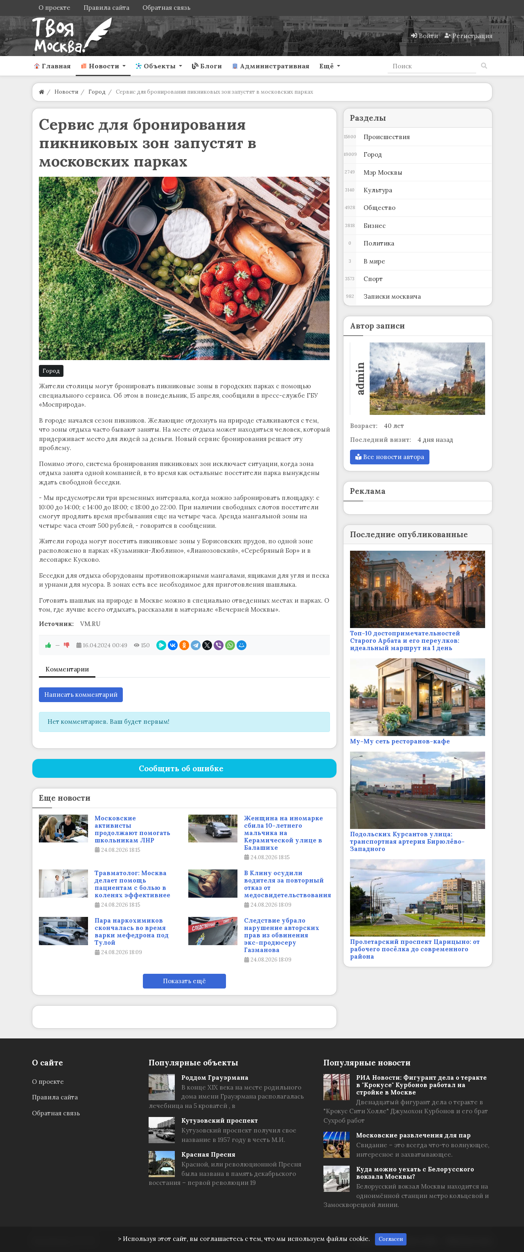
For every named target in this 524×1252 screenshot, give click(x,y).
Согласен (391, 1239)
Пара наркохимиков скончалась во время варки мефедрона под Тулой (132, 931)
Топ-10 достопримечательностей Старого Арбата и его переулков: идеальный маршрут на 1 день (405, 640)
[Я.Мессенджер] (161, 645)
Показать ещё (184, 981)
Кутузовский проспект (219, 1120)
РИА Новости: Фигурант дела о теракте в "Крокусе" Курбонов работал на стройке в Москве (421, 1085)
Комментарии (67, 669)
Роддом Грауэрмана (214, 1077)
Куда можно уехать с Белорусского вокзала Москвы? (415, 1172)
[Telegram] (196, 645)
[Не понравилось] (67, 645)
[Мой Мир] (241, 645)
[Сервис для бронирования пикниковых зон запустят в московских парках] (184, 268)
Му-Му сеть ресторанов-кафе (400, 741)
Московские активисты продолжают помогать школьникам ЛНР (132, 829)
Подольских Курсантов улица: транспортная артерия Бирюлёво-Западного (407, 841)
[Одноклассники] (184, 645)
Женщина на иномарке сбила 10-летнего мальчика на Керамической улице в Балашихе (283, 833)
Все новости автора (392, 457)
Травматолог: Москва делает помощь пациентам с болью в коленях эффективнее (132, 884)
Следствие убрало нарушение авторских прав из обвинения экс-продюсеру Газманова (281, 935)
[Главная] (41, 91)
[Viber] (219, 645)
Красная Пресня (208, 1154)
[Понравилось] (48, 645)
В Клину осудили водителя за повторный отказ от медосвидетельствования (287, 884)
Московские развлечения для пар (413, 1135)
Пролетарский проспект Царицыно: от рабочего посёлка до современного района (415, 949)
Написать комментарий (80, 694)
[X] (207, 645)
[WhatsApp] (230, 645)
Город (51, 370)
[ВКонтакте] (173, 645)
